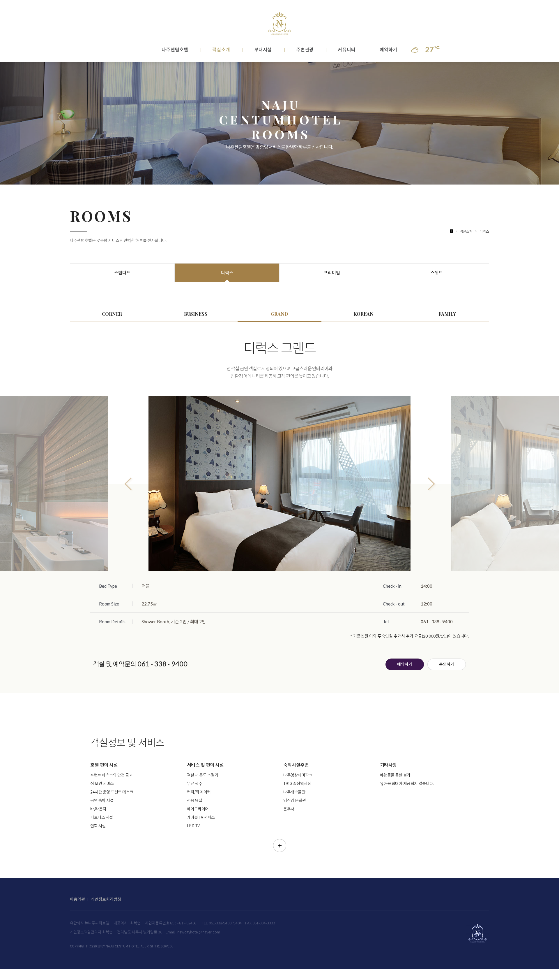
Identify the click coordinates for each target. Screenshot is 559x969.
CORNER (112, 314)
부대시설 (263, 49)
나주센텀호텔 (175, 49)
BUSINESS (195, 314)
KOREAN (363, 314)
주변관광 (305, 49)
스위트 (437, 272)
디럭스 (484, 231)
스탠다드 (122, 272)
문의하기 (446, 664)
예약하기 (388, 49)
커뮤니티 (346, 49)
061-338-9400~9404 (225, 923)
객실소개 (221, 49)
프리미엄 (332, 272)
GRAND (279, 314)
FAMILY (447, 314)
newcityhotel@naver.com (198, 932)
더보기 (279, 845)
